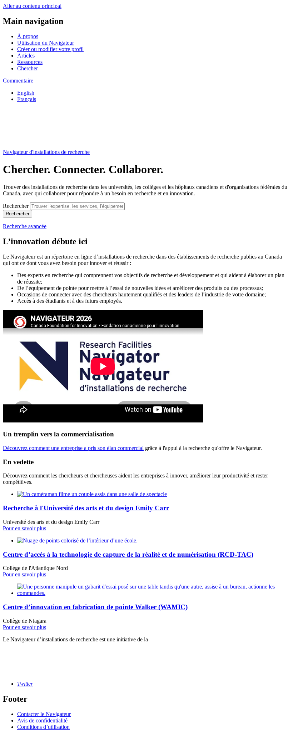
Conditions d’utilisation (43, 727)
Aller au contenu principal (32, 6)
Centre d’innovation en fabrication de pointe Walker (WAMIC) (95, 607)
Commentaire (18, 80)
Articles (26, 55)
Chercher (27, 68)
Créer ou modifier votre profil (50, 49)
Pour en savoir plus (24, 528)
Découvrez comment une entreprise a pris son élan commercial (73, 448)
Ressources (30, 62)
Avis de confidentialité (42, 720)
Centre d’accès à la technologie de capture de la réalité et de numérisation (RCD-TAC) (128, 554)
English (25, 93)
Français (26, 99)
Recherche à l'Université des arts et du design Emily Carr (86, 508)
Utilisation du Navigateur (45, 43)
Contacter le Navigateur (44, 714)
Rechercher (16, 206)
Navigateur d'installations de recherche (46, 152)
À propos (27, 36)
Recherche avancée (24, 226)
